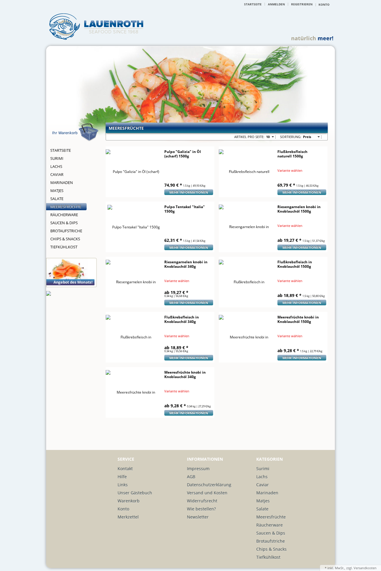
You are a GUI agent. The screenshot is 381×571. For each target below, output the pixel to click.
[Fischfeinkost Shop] (96, 27)
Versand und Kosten (207, 493)
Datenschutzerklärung (209, 485)
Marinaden (61, 182)
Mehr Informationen (188, 192)
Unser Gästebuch (135, 493)
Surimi (56, 158)
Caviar (56, 174)
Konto (123, 509)
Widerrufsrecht (202, 501)
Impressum (198, 468)
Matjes (56, 190)
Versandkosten (365, 568)
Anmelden (276, 4)
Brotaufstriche (66, 230)
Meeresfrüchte (65, 206)
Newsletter (198, 517)
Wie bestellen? (201, 509)
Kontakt (125, 468)
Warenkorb (129, 501)
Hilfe (122, 476)
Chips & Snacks (65, 239)
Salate (56, 198)
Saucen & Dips (64, 222)
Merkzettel (128, 517)
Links (123, 485)
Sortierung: (290, 136)
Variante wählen (289, 170)
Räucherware (64, 214)
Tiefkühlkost (63, 247)
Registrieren (302, 4)
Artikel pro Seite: (249, 136)
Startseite (253, 4)
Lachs (56, 166)
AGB (191, 476)
